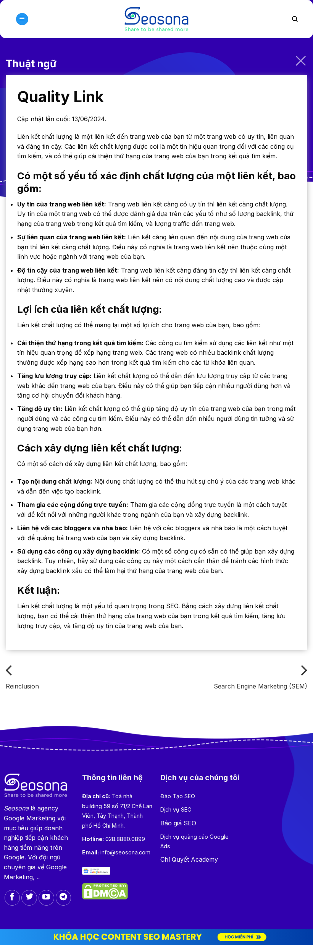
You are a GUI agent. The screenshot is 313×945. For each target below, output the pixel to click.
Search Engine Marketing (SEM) (260, 686)
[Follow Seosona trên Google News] (96, 871)
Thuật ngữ (31, 64)
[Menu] (22, 19)
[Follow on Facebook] (12, 898)
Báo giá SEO (178, 823)
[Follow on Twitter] (29, 898)
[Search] (295, 19)
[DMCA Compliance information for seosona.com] (105, 891)
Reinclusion (22, 686)
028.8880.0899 (125, 839)
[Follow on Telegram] (63, 898)
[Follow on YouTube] (46, 898)
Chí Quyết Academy (189, 859)
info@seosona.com (125, 852)
